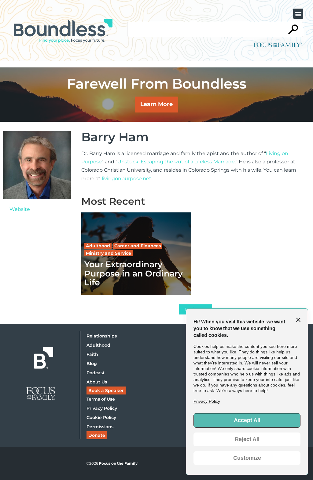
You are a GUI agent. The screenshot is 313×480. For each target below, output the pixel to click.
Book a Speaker (106, 390)
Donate (96, 435)
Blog (92, 363)
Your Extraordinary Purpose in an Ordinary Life (133, 273)
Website (19, 209)
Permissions (100, 426)
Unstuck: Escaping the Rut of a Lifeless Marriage (176, 162)
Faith (92, 354)
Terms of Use (101, 399)
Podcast (96, 372)
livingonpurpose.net (126, 178)
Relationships (102, 336)
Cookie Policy (101, 417)
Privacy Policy (102, 408)
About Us (97, 382)
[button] (298, 14)
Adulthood (98, 345)
